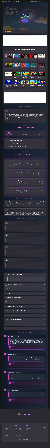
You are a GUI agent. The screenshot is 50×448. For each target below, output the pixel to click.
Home (14, 1)
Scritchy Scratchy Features (19, 430)
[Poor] (5, 31)
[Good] (9, 31)
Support (27, 427)
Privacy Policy (28, 428)
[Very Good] (11, 31)
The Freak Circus (7, 434)
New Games (17, 1)
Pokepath (6, 429)
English (39, 427)
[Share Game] (45, 32)
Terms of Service (28, 429)
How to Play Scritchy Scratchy (19, 427)
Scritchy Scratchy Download (19, 435)
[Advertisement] (25, 41)
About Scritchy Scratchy (19, 429)
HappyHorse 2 (6, 435)
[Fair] (7, 31)
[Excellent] (12, 31)
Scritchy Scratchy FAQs (18, 428)
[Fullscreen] (42, 32)
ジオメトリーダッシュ (7, 430)
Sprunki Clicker (23, 212)
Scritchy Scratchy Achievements (19, 434)
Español (44, 427)
